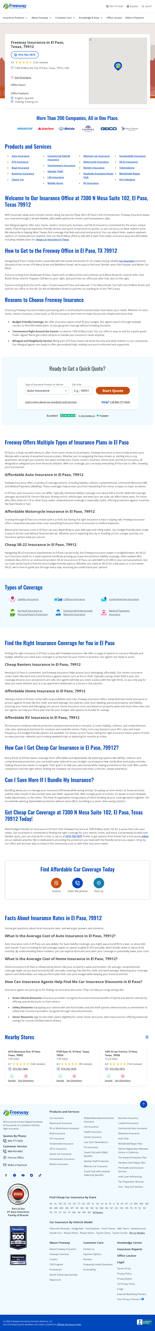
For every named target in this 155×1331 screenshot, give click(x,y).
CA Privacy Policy (126, 1283)
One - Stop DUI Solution (130, 1186)
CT (79, 1203)
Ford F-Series (108, 1228)
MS (67, 1207)
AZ (64, 1203)
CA (69, 1203)
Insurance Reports (129, 1249)
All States (98, 1212)
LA (131, 1203)
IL (114, 1203)
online (144, 836)
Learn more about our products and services (51, 402)
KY (126, 1203)
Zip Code (76, 384)
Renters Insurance (93, 167)
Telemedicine (126, 167)
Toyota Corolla (119, 1232)
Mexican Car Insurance (96, 156)
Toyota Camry (103, 1232)
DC (83, 1203)
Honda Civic (55, 1232)
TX (55, 1212)
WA (74, 1212)
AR (60, 1203)
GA (97, 1203)
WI (79, 1212)
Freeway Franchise (59, 1254)
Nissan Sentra (87, 1232)
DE (88, 1203)
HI (102, 1203)
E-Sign (120, 1288)
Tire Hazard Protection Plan (132, 1157)
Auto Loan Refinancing (130, 1176)
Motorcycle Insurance (96, 162)
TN (50, 1212)
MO (62, 1207)
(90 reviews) (85, 1064)
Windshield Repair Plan (130, 1143)
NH (92, 1207)
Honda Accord (138, 1228)
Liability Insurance (28, 599)
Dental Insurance (92, 1136)
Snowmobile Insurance (132, 156)
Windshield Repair (129, 173)
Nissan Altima (71, 1232)
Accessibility (89, 1269)
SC (140, 1207)
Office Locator (126, 1255)
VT (69, 1212)
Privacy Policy (124, 1273)
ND (82, 1207)
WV (84, 1212)
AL (55, 1203)
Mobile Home (55, 183)
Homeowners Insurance (61, 165)
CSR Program (56, 1264)
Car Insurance (56, 1117)
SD (144, 1207)
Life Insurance (56, 177)
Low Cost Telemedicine (96, 1142)
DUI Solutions (127, 179)
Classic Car (18, 179)
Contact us (88, 1248)
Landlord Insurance (128, 1123)
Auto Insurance (20, 156)
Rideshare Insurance (128, 1133)
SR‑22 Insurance (128, 162)
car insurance (127, 261)
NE (87, 1207)
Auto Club (123, 1138)
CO (74, 1203)
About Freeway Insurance (62, 1248)
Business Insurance (23, 173)
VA (64, 1212)
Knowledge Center (129, 1242)
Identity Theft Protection (96, 1161)
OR (126, 1207)
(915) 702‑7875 (74, 836)
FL (93, 1203)
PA (131, 1207)
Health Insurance (92, 1131)
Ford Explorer (93, 1228)
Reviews (87, 1259)
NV (106, 1207)
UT (60, 1212)
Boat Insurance (20, 167)
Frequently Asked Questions (98, 1264)
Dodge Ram (78, 1228)
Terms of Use (124, 1268)
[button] (118, 66)
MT (72, 1207)
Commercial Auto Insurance (132, 1128)
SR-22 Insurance (57, 1148)
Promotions (55, 1269)
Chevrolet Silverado (59, 1228)
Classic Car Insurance (60, 1153)
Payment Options (92, 1254)
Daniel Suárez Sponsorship (63, 1274)
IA (106, 1203)
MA (136, 1203)
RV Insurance (91, 183)
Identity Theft (55, 171)
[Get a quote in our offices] (99, 883)
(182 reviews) (134, 1064)
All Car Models (137, 1232)
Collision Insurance (74, 599)
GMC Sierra (123, 1228)
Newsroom (55, 1279)
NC (77, 1207)
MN (56, 1207)
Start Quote (112, 390)
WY (89, 1212)
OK (121, 1207)
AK (50, 1203)
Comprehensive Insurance (124, 599)
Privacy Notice (124, 1278)
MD (141, 1203)
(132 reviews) (40, 62)
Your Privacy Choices (128, 1299)
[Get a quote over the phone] (77, 883)
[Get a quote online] (56, 883)
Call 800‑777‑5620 (120, 402)
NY (111, 1207)
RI (136, 1207)
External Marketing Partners (131, 1294)
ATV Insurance (20, 162)
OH (116, 1207)
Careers (53, 1259)
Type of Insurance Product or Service (44, 384)
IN (118, 1203)
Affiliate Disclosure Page (69, 1324)
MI (50, 1207)
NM (101, 1207)
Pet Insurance (91, 1147)
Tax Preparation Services (131, 1181)
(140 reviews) (37, 1064)
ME (146, 1203)
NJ (97, 1207)
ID (110, 1203)
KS (122, 1203)
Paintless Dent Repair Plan (131, 1162)
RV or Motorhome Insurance (64, 1128)
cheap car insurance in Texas (52, 239)
